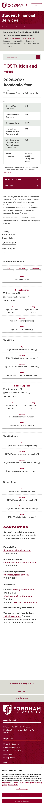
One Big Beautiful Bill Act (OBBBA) (21, 38)
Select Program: (9, 248)
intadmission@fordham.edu (17, 596)
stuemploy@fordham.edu (16, 574)
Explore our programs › (22, 683)
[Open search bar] (29, 5)
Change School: (8, 238)
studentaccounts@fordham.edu (19, 562)
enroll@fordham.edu (23, 589)
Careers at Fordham (11, 747)
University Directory (11, 744)
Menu (36, 5)
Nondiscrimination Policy (13, 751)
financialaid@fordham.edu (17, 550)
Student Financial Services (18, 18)
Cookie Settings (22, 789)
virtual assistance (12, 616)
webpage (7, 172)
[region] (22, 784)
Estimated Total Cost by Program (16, 727)
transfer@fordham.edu (25, 602)
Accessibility (8, 754)
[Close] (41, 767)
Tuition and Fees (10, 724)
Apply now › (22, 698)
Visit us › (22, 691)
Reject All (22, 795)
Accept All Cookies (22, 801)
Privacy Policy (8, 758)
